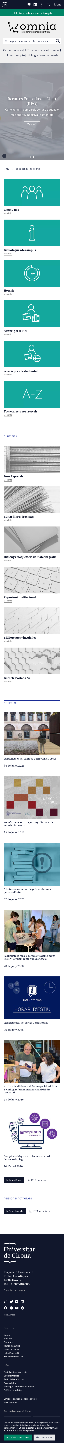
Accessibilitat (10, 1383)
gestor (31, 1428)
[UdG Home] (4, 4)
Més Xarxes (9, 1315)
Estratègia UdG (11, 1353)
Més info (32, 124)
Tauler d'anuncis (12, 1346)
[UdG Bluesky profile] (11, 1302)
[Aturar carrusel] (4, 156)
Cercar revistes (13, 50)
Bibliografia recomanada (43, 55)
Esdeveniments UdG (14, 1357)
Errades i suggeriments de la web (20, 1399)
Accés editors (10, 1402)
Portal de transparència (15, 1372)
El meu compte (15, 55)
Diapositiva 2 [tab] (33, 157)
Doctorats (8, 1342)
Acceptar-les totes (17, 1437)
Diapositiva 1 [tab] (30, 157)
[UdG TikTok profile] (5, 1302)
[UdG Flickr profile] (11, 1308)
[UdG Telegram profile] (22, 1308)
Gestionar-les (44, 1437)
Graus (7, 1335)
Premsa (54, 50)
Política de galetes (13, 1390)
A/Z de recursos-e (36, 50)
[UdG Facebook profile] (5, 1308)
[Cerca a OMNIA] (58, 41)
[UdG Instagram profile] (17, 1302)
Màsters (8, 1339)
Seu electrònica (11, 1376)
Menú (58, 4)
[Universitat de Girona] (19, 1253)
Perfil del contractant (14, 1379)
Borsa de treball (11, 1349)
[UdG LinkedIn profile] (22, 1302)
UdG (6, 169)
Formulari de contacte (14, 1290)
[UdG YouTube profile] (17, 1308)
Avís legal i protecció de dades (19, 1387)
